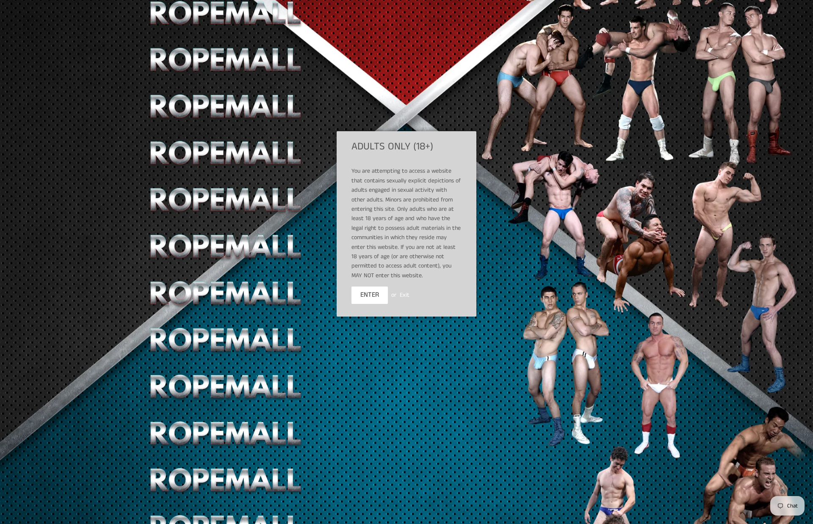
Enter (369, 295)
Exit (404, 295)
